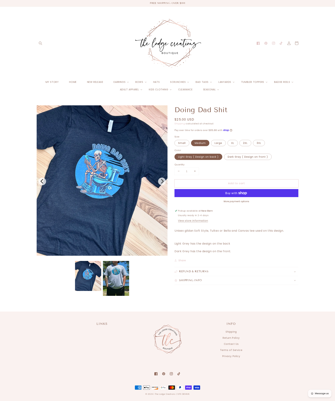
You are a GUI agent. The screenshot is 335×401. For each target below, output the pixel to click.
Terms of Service (231, 350)
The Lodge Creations (165, 394)
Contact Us (231, 344)
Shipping (179, 123)
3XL (259, 143)
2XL (245, 143)
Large (218, 143)
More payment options (236, 201)
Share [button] (182, 260)
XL (232, 143)
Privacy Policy (231, 356)
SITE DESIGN (183, 394)
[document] (102, 181)
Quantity (179, 164)
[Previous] (42, 181)
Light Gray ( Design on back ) (198, 156)
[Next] (162, 181)
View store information (193, 220)
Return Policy (231, 338)
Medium (200, 143)
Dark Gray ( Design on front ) (248, 156)
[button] (40, 43)
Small (182, 143)
